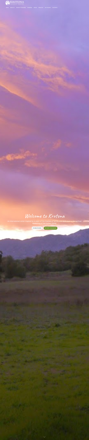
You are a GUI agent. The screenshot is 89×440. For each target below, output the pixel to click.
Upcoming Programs (37, 228)
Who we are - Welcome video (50, 228)
